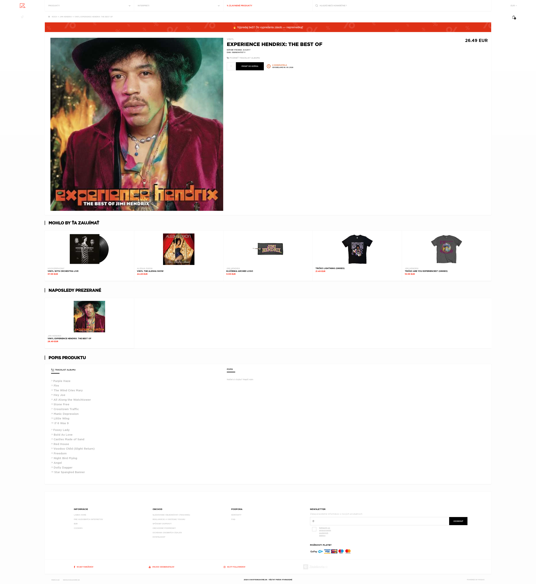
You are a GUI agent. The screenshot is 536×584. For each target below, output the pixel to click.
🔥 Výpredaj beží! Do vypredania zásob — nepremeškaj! (268, 27)
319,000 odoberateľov (163, 567)
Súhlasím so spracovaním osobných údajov (325, 532)
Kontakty (236, 515)
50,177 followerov (236, 567)
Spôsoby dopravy (162, 524)
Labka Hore (80, 515)
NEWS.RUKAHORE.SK (71, 580)
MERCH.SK (55, 580)
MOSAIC (481, 580)
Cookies (78, 528)
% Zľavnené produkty (239, 5)
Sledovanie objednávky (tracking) (171, 515)
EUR (513, 5)
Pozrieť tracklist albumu (244, 58)
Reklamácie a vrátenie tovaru (169, 519)
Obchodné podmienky (164, 528)
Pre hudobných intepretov (88, 519)
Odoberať (458, 521)
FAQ (233, 519)
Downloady (159, 537)
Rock (54, 17)
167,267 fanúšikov (84, 567)
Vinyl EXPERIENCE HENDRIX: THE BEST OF (94, 17)
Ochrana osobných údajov (167, 533)
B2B (75, 524)
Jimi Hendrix (66, 17)
